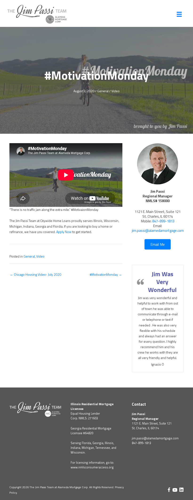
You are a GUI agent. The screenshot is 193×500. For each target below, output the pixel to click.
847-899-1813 (163, 221)
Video (115, 90)
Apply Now (64, 231)
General (103, 90)
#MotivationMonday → (106, 274)
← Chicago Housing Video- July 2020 (35, 274)
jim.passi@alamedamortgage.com (158, 230)
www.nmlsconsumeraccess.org (92, 467)
